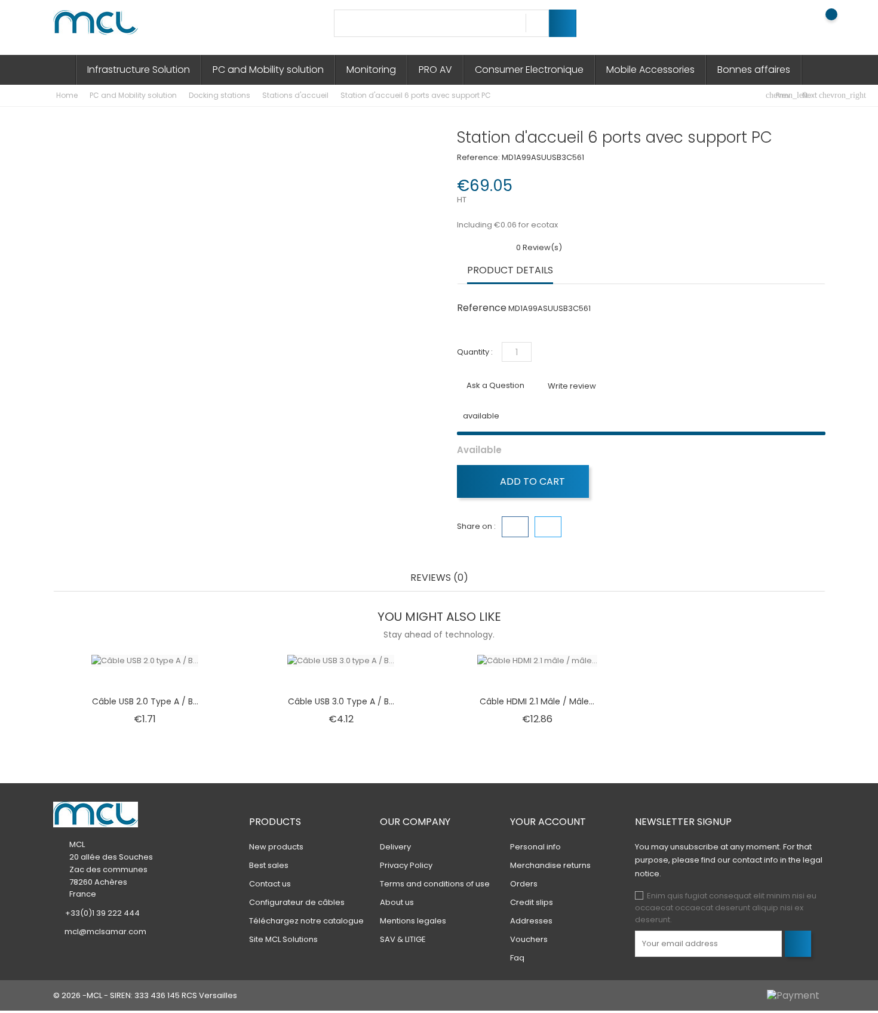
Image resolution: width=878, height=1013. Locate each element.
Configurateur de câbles (297, 902)
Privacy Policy (406, 865)
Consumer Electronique (529, 69)
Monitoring (371, 69)
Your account (548, 822)
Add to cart (531, 481)
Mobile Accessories (650, 69)
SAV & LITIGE (403, 939)
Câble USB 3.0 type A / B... (341, 701)
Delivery (395, 846)
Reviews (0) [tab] (439, 578)
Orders (524, 883)
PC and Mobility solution (268, 69)
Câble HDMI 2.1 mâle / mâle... (537, 701)
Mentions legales (413, 920)
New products (276, 846)
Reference (481, 308)
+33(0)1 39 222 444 (102, 913)
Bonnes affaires (753, 69)
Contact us (270, 883)
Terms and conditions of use (435, 883)
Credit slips (531, 902)
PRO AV (435, 69)
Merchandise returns (550, 865)
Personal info (535, 846)
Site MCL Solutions (283, 939)
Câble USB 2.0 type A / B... (145, 701)
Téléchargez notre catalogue (306, 920)
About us (397, 902)
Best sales (268, 865)
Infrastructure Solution (138, 69)
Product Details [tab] (510, 270)
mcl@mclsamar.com (105, 931)
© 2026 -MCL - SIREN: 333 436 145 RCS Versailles (145, 995)
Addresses (531, 920)
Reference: (478, 157)
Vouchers (529, 939)
